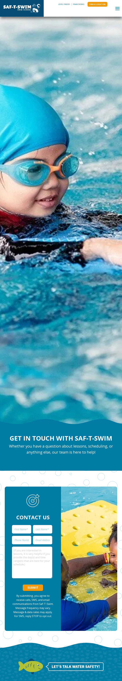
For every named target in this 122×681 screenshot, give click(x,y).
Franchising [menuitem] (78, 4)
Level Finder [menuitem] (64, 4)
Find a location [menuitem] (97, 4)
